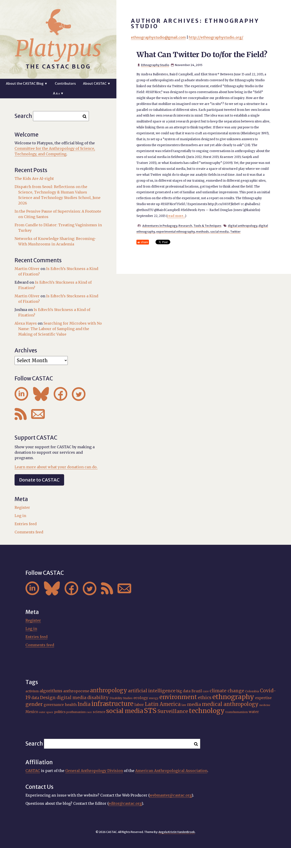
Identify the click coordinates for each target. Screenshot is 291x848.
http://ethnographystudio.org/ (216, 37)
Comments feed (29, 532)
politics (59, 712)
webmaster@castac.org (170, 795)
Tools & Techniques (207, 225)
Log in (20, 515)
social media (219, 231)
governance (54, 705)
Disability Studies (121, 698)
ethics (204, 697)
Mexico (31, 712)
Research (185, 225)
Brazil (196, 691)
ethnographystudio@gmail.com (158, 37)
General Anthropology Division (94, 770)
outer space (46, 712)
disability (98, 697)
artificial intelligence (152, 690)
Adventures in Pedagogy (159, 225)
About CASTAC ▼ (96, 83)
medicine (264, 705)
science (99, 712)
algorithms (51, 690)
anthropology (108, 690)
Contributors (65, 83)
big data (183, 691)
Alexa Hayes (26, 323)
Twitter (235, 231)
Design (48, 697)
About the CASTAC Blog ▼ (27, 83)
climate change (227, 690)
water (254, 712)
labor (139, 704)
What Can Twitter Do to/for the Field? (201, 54)
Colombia (252, 691)
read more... (176, 216)
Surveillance (173, 711)
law (184, 705)
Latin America (163, 704)
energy (153, 698)
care (206, 691)
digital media (71, 697)
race (89, 712)
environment (178, 697)
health (71, 704)
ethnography (233, 697)
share (144, 242)
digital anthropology (242, 225)
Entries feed (26, 524)
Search (23, 116)
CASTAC (32, 770)
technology (207, 711)
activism (32, 691)
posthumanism (76, 712)
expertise (263, 698)
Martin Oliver (27, 268)
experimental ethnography (175, 231)
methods (202, 231)
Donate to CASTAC (39, 480)
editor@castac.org (125, 803)
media (194, 704)
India (84, 704)
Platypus (58, 48)
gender (34, 704)
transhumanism (237, 712)
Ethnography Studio (155, 65)
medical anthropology (230, 704)
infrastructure (112, 704)
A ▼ (58, 93)
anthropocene (76, 691)
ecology (140, 697)
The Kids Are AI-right (34, 178)
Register (22, 507)
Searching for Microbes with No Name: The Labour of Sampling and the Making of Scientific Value (60, 328)
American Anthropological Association (171, 770)
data (35, 697)
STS (150, 710)
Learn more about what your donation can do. (56, 467)
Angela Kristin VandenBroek (176, 832)
